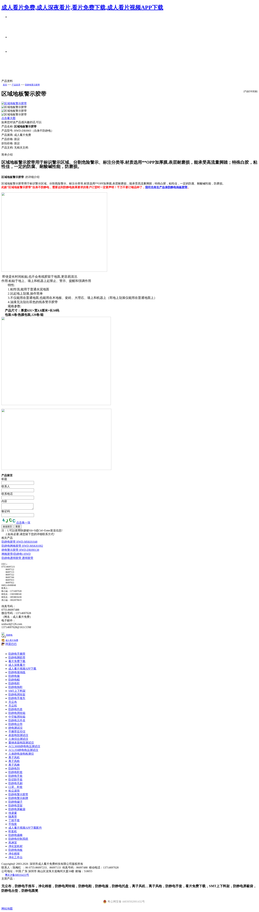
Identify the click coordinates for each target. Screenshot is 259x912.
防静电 (9, 635)
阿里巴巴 (11, 643)
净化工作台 (15, 857)
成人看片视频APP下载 (22, 668)
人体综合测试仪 (18, 738)
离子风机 (14, 757)
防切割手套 (15, 779)
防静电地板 (15, 849)
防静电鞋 (14, 683)
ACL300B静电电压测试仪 (24, 746)
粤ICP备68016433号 (17, 874)
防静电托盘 (15, 709)
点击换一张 (23, 522)
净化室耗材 (15, 846)
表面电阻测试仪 (18, 735)
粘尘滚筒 (14, 790)
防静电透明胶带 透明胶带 (17, 557)
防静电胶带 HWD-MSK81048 (19, 541)
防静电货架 (15, 805)
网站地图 (7, 908)
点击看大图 (8, 118)
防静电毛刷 (15, 783)
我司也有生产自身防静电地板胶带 (166, 187)
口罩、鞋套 (15, 786)
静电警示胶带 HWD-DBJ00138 (20, 549)
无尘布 (12, 701)
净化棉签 (14, 853)
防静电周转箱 (16, 712)
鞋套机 (12, 831)
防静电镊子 (15, 801)
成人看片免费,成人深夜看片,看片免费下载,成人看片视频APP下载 (82, 7)
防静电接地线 (16, 672)
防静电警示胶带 (32, 85)
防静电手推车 (16, 698)
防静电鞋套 (15, 772)
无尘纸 (12, 705)
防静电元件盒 (16, 720)
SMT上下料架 (17, 690)
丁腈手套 (14, 820)
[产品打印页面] (250, 91)
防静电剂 (14, 768)
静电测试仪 (15, 727)
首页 (5, 85)
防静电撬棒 (15, 835)
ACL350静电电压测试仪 (23, 749)
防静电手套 (15, 775)
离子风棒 (14, 764)
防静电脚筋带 (16, 657)
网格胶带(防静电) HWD (16, 553)
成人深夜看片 (16, 664)
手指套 (12, 823)
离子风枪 (14, 761)
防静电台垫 (15, 724)
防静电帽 (14, 679)
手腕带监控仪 (16, 731)
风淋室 (12, 842)
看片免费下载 (16, 661)
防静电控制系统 (18, 838)
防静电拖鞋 (15, 687)
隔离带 (12, 816)
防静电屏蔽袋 (16, 809)
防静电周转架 (16, 694)
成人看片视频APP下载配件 (25, 827)
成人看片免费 (11, 640)
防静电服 (14, 675)
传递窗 (12, 812)
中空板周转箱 (16, 716)
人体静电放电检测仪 (21, 753)
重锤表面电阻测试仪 (21, 742)
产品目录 (16, 85)
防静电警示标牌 (18, 798)
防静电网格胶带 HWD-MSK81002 (22, 545)
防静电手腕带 (16, 653)
